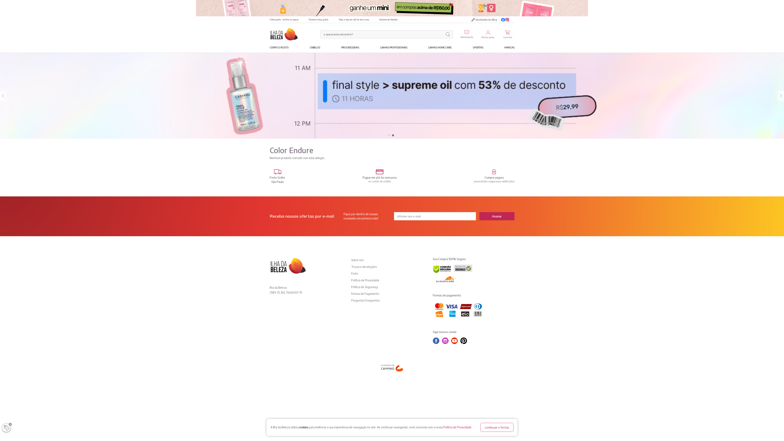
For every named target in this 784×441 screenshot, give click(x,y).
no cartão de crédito (379, 181)
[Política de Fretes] (278, 171)
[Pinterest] (464, 340)
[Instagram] (507, 20)
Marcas (509, 47)
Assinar (497, 216)
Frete (354, 273)
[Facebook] (503, 20)
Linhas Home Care (440, 47)
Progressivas (350, 47)
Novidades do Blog (486, 19)
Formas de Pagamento (365, 293)
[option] (392, 96)
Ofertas (478, 47)
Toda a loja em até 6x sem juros (354, 19)
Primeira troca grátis (318, 19)
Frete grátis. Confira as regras (284, 19)
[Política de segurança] (494, 171)
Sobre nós (357, 260)
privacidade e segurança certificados (494, 181)
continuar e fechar (497, 427)
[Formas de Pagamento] (380, 171)
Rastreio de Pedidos (388, 19)
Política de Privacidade (457, 427)
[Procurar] (448, 34)
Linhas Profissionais (393, 47)
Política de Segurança (364, 287)
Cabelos (315, 47)
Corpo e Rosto (279, 47)
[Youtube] (512, 20)
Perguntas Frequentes (365, 300)
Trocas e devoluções (364, 266)
